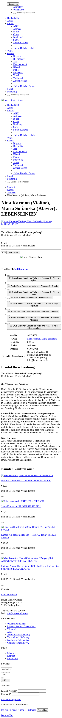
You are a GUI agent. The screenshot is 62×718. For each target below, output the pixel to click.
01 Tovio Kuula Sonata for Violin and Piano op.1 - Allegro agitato (34, 279)
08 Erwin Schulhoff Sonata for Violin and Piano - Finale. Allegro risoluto (34, 327)
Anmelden (18, 7)
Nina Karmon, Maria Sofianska (42, 338)
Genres (10, 53)
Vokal (16, 75)
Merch (10, 89)
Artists (10, 20)
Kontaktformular (9, 594)
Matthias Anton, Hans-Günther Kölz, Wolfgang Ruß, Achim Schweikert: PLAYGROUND (30, 567)
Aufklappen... (21, 269)
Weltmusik (18, 78)
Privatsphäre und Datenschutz (21, 626)
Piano (16, 70)
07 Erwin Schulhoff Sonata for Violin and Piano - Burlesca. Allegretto (34, 318)
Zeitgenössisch (20, 80)
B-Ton (16, 31)
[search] (14, 13)
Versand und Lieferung (18, 637)
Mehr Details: (24, 48)
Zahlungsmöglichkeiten (18, 640)
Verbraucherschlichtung (18, 634)
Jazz (15, 61)
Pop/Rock (18, 72)
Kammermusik (20, 64)
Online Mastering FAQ (18, 642)
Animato (17, 29)
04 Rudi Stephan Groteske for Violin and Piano (31, 297)
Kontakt (11, 655)
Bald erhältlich (14, 18)
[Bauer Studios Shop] (12, 100)
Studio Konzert (20, 42)
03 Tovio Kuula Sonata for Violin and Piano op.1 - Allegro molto (34, 293)
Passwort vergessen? (11, 699)
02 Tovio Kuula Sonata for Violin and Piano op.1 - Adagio (33, 286)
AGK (16, 26)
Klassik (16, 67)
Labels (10, 23)
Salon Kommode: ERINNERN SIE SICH (21, 506)
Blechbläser (18, 59)
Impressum (12, 658)
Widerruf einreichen (16, 623)
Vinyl (9, 50)
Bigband (17, 56)
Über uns (11, 653)
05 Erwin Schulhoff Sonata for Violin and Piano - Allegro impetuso (34, 304)
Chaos (16, 34)
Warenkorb (18, 9)
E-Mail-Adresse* (9, 691)
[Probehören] (2, 496)
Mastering (12, 91)
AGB (9, 632)
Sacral (16, 39)
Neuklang (18, 37)
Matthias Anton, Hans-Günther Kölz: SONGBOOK (26, 480)
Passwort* (6, 694)
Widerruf (11, 629)
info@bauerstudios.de (17, 613)
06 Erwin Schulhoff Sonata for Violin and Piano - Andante (33, 312)
